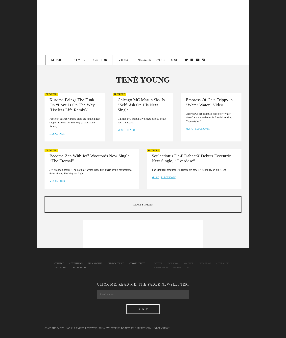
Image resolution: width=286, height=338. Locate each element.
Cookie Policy (137, 263)
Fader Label (61, 267)
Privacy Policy (116, 263)
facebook (192, 60)
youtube (197, 60)
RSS (189, 267)
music (53, 134)
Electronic (202, 129)
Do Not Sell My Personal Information (145, 328)
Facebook (172, 263)
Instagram (205, 263)
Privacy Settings (109, 328)
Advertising (76, 263)
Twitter (186, 60)
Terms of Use (95, 263)
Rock (62, 134)
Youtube (188, 263)
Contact (59, 263)
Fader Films (79, 267)
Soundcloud (161, 267)
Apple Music (222, 263)
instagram (203, 60)
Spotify (177, 267)
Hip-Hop (131, 130)
